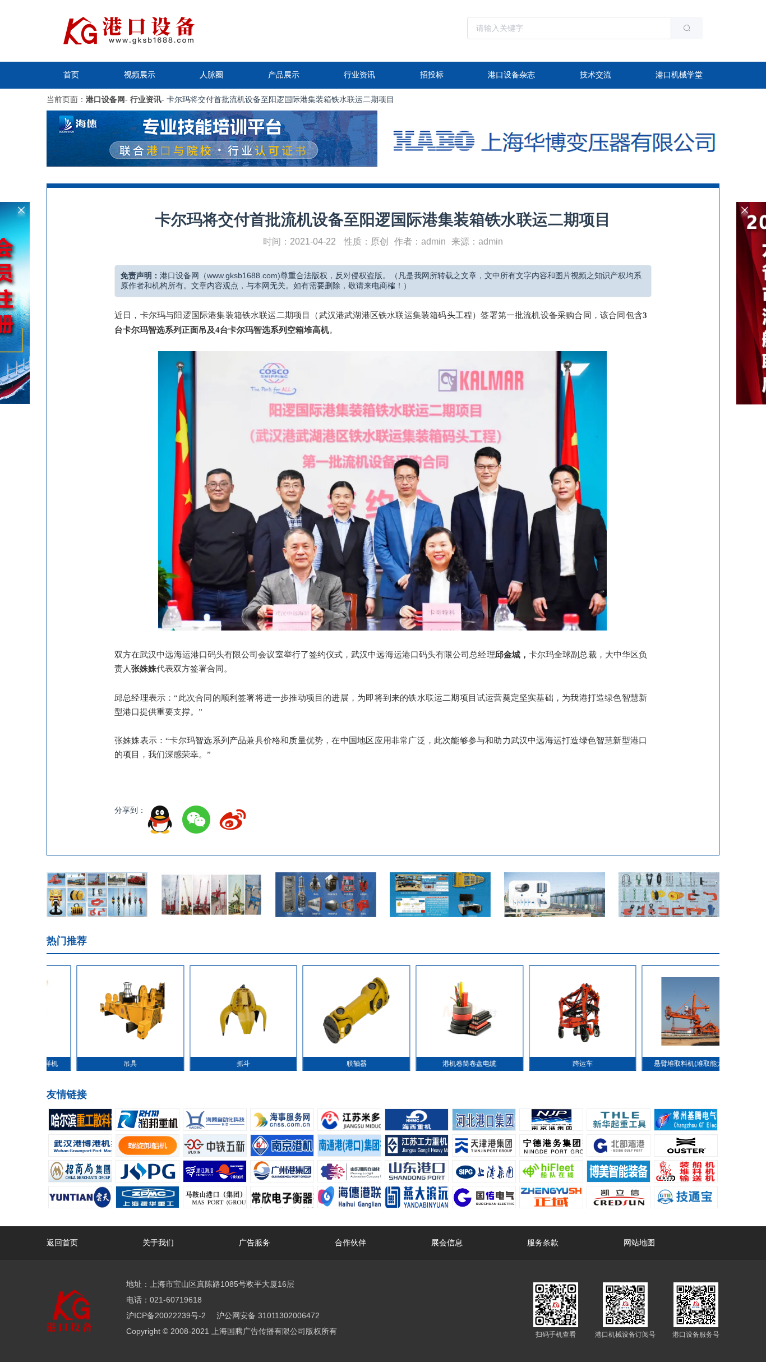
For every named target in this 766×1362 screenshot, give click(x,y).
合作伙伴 (350, 1242)
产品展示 (283, 74)
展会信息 (447, 1242)
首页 (71, 74)
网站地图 (639, 1242)
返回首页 (62, 1242)
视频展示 (139, 74)
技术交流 (595, 74)
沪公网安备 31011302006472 (267, 1315)
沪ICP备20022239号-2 (166, 1315)
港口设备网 (105, 99)
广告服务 (254, 1242)
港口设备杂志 (511, 74)
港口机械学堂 (679, 74)
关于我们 (158, 1242)
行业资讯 (359, 74)
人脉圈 (211, 74)
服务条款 (543, 1242)
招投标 (432, 74)
